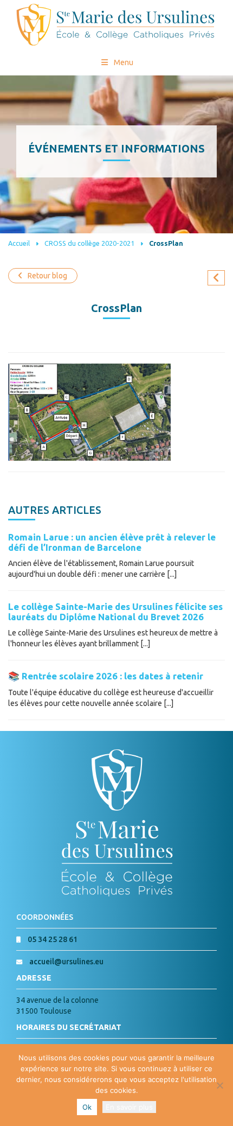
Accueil (19, 243)
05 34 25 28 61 (52, 939)
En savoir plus (129, 1107)
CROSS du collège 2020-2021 (89, 243)
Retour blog (47, 275)
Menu (123, 62)
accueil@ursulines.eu (66, 961)
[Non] (219, 1085)
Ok (87, 1107)
